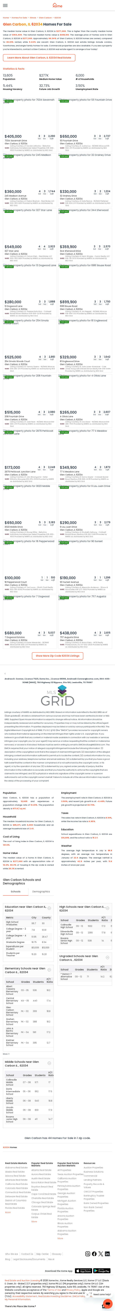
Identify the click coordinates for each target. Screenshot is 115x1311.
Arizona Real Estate (15, 1175)
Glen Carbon (45, 18)
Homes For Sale (19, 18)
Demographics (41, 891)
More (8, 1212)
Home (6, 18)
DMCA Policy (78, 1296)
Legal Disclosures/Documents (29, 1259)
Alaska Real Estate (15, 1171)
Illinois (33, 18)
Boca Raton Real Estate (43, 1182)
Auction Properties (93, 1167)
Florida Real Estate (15, 1208)
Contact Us (27, 1254)
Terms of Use (54, 1289)
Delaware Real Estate (16, 1196)
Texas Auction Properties (71, 1174)
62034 (58, 18)
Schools (16, 891)
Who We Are (11, 1254)
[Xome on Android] (102, 1270)
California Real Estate (16, 1184)
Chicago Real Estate (42, 1202)
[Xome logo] (57, 5)
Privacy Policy (73, 1289)
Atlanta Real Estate (41, 1170)
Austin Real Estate (40, 1178)
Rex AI (51, 1259)
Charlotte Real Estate (42, 1198)
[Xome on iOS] (84, 1270)
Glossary (56, 1254)
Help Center (42, 1254)
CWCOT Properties (93, 1191)
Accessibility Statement (24, 1296)
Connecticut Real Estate (18, 1192)
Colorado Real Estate (16, 1188)
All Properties (64, 1170)
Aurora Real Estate (41, 1174)
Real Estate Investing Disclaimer (54, 1296)
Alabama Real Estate (16, 1167)
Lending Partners (93, 1179)
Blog (7, 1259)
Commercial (90, 1175)
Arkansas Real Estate (16, 1179)
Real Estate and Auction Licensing (22, 1280)
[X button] (101, 1254)
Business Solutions (93, 1171)
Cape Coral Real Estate (43, 1194)
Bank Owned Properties (96, 1203)
